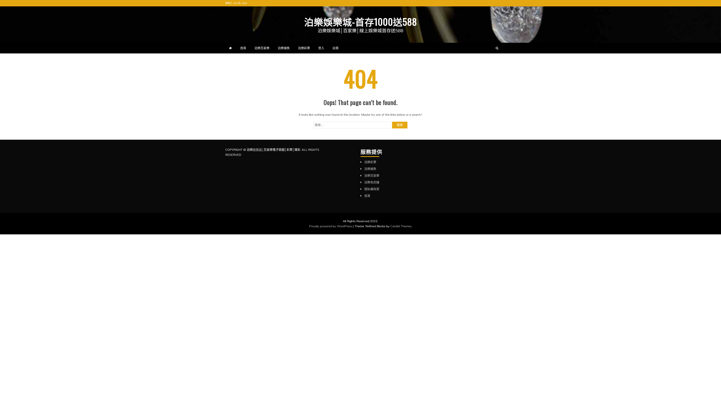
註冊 (336, 48)
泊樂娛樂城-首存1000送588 (360, 21)
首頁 (243, 48)
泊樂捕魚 (284, 48)
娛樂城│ (258, 150)
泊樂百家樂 (261, 48)
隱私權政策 (371, 189)
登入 (321, 48)
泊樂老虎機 (371, 182)
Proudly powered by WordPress (331, 226)
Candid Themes (401, 226)
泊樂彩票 (304, 48)
